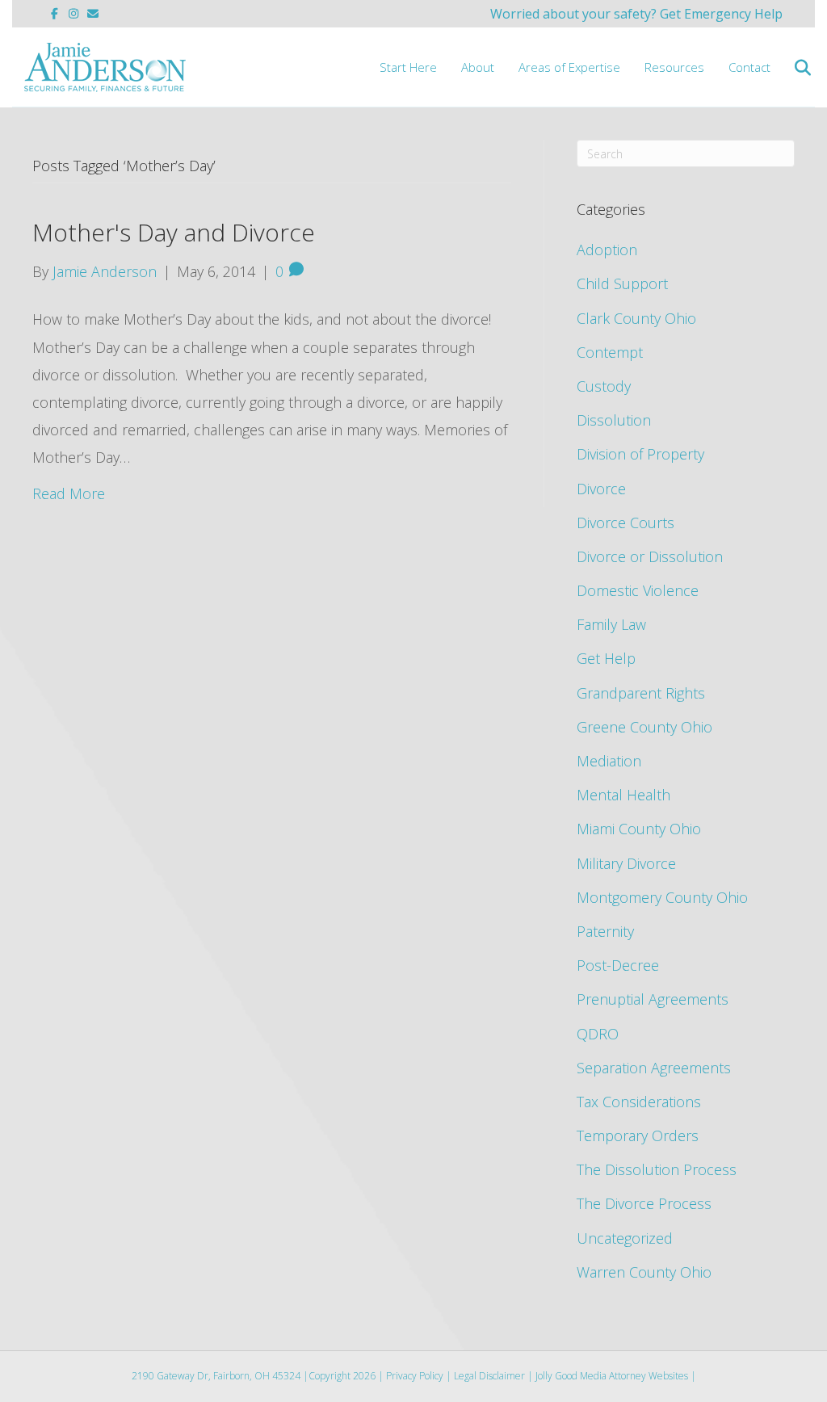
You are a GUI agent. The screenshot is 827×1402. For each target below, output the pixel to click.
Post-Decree (618, 965)
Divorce (601, 488)
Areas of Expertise (569, 67)
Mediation (609, 760)
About (477, 67)
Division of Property (640, 454)
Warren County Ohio (644, 1272)
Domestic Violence (638, 590)
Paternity (605, 931)
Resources (674, 67)
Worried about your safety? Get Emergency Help (636, 14)
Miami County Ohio (639, 828)
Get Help (606, 658)
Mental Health (623, 794)
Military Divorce (626, 863)
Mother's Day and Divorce (173, 232)
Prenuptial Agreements (652, 999)
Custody (604, 386)
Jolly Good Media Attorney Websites (611, 1376)
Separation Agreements (654, 1067)
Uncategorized (625, 1238)
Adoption (607, 249)
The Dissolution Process (657, 1169)
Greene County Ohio (644, 727)
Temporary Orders (638, 1135)
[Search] (793, 67)
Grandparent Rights (641, 693)
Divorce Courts (625, 522)
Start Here (408, 67)
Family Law (611, 624)
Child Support (622, 283)
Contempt (610, 352)
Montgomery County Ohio (662, 897)
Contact (749, 67)
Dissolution (614, 420)
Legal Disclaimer (489, 1376)
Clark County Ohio (636, 318)
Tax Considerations (639, 1101)
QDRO (598, 1033)
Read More (68, 493)
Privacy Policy (414, 1376)
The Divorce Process (644, 1203)
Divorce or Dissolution (650, 556)
